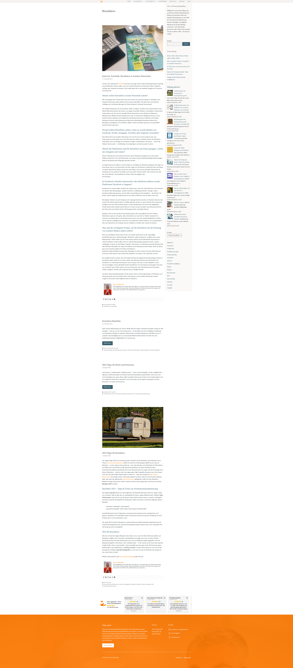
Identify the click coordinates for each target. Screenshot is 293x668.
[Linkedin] (110, 299)
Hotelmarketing (171, 254)
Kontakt (182, 1)
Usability (169, 288)
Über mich (173, 1)
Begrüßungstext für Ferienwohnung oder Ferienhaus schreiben (180, 122)
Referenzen (163, 1)
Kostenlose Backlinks (111, 321)
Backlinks (106, 350)
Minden (169, 270)
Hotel (105, 393)
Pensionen (118, 393)
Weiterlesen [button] (135, 611)
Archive (169, 232)
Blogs (110, 350)
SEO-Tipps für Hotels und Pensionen (118, 365)
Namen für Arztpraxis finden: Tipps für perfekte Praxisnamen (182, 162)
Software (170, 282)
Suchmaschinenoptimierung (143, 393)
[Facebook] (103, 299)
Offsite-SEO (131, 350)
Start (129, 1)
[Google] (106, 299)
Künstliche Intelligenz (173, 263)
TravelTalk (121, 84)
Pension (113, 393)
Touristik (113, 304)
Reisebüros (107, 306)
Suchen (169, 41)
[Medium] (114, 299)
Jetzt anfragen (108, 645)
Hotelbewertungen (173, 251)
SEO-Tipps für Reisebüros (113, 453)
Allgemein (170, 242)
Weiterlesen (107, 343)
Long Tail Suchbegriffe (124, 584)
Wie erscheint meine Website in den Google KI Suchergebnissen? (182, 176)
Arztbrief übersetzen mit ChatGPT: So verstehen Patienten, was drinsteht (181, 108)
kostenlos (124, 350)
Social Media (107, 304)
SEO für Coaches (179, 202)
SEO (105, 348)
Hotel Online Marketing (127, 556)
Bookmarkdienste (117, 350)
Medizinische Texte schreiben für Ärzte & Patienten (180, 217)
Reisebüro (124, 393)
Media (169, 267)
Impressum (179, 657)
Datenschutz (187, 657)
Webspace (157, 350)
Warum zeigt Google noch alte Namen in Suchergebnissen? (182, 191)
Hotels (109, 393)
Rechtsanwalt (171, 273)
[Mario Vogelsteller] (102, 1)
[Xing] (112, 299)
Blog (189, 1)
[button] (191, 604)
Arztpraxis (170, 245)
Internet (106, 392)
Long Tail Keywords (128, 479)
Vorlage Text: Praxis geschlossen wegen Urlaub (180, 136)
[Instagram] (108, 299)
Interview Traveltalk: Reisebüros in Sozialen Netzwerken (126, 76)
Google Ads (170, 248)
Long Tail (106, 584)
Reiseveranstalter (145, 350)
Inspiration (170, 257)
